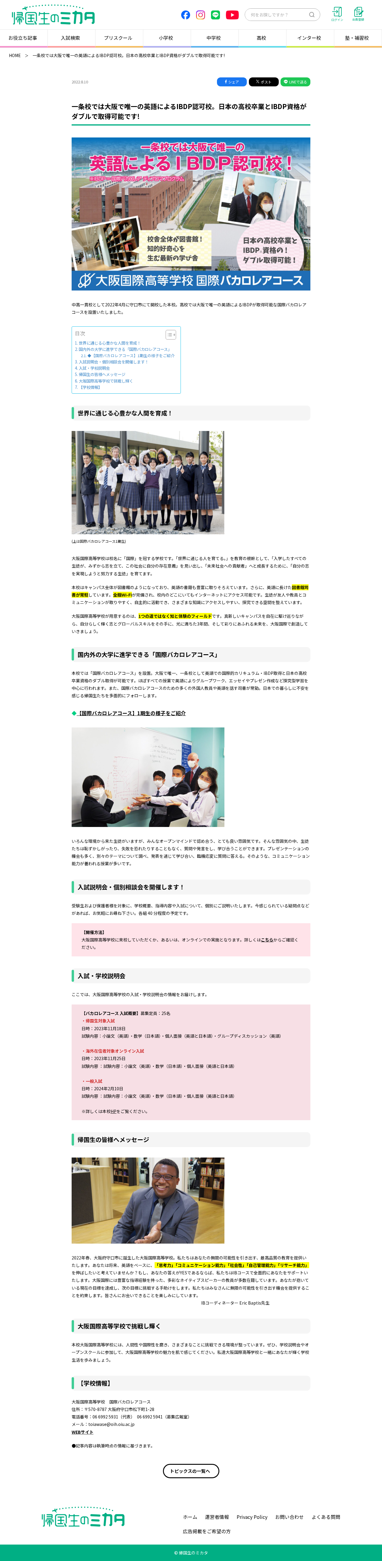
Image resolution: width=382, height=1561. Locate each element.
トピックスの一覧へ (190, 1471)
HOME (15, 55)
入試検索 (70, 37)
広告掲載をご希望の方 (207, 1531)
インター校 (309, 37)
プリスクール (118, 37)
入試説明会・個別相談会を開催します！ (114, 362)
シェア (233, 81)
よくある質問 (326, 1516)
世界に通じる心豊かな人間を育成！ (110, 343)
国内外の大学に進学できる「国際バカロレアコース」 (125, 349)
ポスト (266, 81)
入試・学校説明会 (94, 368)
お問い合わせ (289, 1516)
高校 (261, 37)
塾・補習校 (357, 37)
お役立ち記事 (22, 37)
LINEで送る (298, 81)
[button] (168, 335)
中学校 (214, 37)
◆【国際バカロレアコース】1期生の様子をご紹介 (131, 355)
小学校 (166, 37)
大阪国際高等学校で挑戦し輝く (106, 381)
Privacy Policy (252, 1516)
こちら (267, 940)
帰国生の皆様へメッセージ (102, 374)
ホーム (190, 1516)
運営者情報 (217, 1516)
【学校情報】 (90, 387)
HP (113, 1111)
